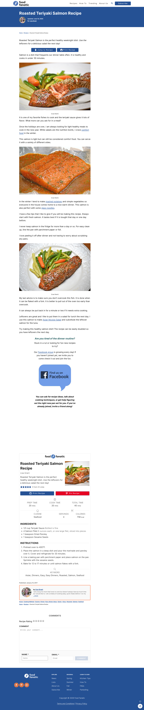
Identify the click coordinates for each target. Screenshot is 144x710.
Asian (21, 601)
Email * (55, 655)
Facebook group (45, 352)
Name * (25, 654)
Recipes (26, 33)
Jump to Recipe (45, 50)
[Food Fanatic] (30, 3)
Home (21, 33)
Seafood (81, 601)
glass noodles (47, 208)
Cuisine (37, 601)
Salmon (75, 601)
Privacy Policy (81, 704)
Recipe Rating (25, 621)
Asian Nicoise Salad (52, 319)
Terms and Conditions (65, 704)
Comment (24, 626)
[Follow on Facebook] (16, 685)
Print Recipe (68, 50)
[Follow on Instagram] (27, 685)
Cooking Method (29, 601)
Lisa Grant (33, 21)
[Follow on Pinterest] (21, 685)
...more (35, 596)
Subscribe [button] (123, 3)
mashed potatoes (54, 201)
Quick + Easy (62, 601)
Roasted (69, 601)
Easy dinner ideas (51, 601)
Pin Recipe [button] (73, 493)
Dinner (42, 601)
